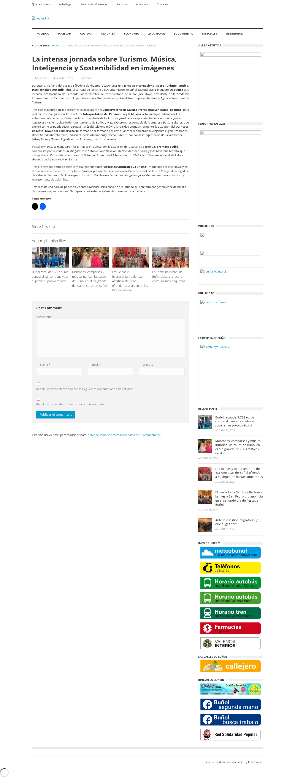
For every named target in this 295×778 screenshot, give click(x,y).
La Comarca (156, 33)
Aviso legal (65, 4)
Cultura (86, 33)
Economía (131, 33)
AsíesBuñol (234, 33)
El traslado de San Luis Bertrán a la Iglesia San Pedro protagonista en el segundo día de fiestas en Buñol (239, 498)
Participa (122, 4)
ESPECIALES (209, 33)
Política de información (94, 4)
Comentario (45, 317)
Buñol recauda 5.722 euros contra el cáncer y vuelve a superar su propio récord (234, 421)
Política (42, 33)
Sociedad (64, 33)
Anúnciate (142, 4)
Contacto (162, 4)
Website (147, 364)
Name (45, 364)
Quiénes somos (41, 4)
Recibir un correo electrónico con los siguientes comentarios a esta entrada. (84, 389)
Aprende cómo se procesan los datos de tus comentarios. (124, 435)
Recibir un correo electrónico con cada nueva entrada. (70, 404)
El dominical (183, 33)
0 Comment (85, 77)
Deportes (108, 33)
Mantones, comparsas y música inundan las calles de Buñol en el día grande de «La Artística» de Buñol (238, 447)
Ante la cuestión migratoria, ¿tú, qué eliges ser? (238, 522)
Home (55, 45)
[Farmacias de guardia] (230, 628)
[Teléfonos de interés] (230, 568)
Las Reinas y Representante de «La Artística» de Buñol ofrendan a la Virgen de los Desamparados (239, 473)
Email (96, 364)
